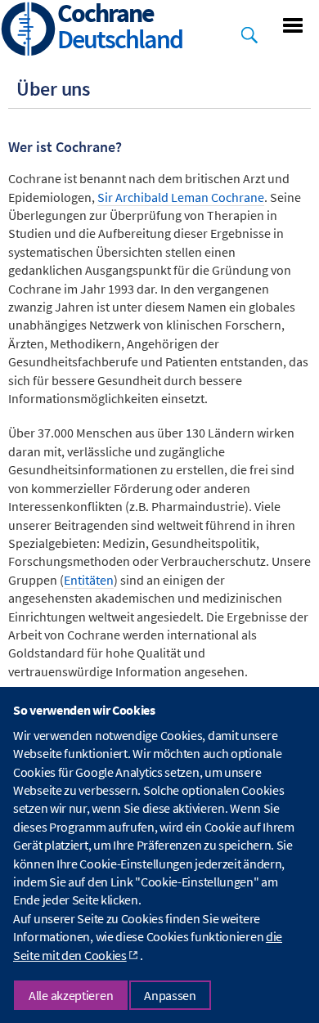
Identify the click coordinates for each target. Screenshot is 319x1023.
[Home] (28, 30)
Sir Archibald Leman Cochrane (180, 197)
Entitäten (89, 580)
